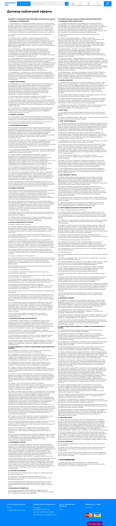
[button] (94, 524)
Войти (9, 507)
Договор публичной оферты (44, 512)
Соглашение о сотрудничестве (45, 515)
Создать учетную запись (16, 510)
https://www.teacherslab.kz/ (17, 45)
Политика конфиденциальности (41, 508)
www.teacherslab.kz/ (68, 39)
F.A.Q (61, 509)
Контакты (88, 507)
